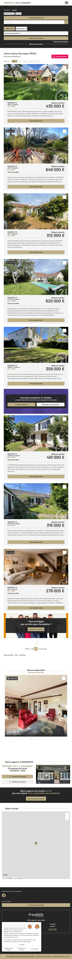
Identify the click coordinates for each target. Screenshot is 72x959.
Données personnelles (43, 956)
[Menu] (66, 2)
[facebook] (4, 895)
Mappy (19, 878)
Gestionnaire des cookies (61, 956)
